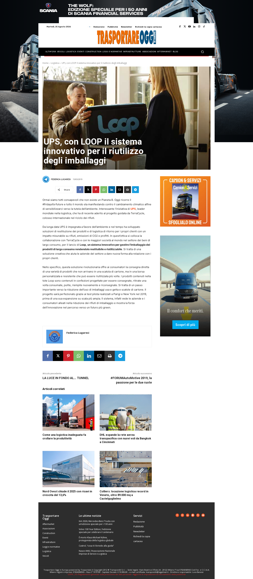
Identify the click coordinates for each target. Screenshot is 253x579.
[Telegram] (135, 189)
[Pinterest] (95, 189)
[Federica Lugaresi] (46, 179)
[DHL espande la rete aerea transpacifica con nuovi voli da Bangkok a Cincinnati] (126, 412)
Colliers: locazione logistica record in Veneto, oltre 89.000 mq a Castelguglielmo (124, 495)
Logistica (55, 63)
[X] (88, 189)
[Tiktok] (204, 26)
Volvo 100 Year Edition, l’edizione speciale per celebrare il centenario (96, 531)
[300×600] (185, 339)
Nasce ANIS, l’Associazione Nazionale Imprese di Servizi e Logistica (97, 552)
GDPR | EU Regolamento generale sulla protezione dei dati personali (99, 574)
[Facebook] (179, 26)
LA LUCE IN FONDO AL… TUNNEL (66, 378)
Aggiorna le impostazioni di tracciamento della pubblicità (159, 574)
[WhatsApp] (103, 189)
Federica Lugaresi (61, 179)
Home (46, 63)
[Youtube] (189, 26)
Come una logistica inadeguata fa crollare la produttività (64, 436)
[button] (202, 52)
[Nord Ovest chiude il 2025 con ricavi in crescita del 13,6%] (68, 469)
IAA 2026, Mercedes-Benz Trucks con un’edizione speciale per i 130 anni (97, 523)
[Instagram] (199, 26)
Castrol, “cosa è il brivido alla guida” (96, 545)
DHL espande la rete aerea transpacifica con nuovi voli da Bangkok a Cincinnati (125, 438)
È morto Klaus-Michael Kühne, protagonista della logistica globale (96, 539)
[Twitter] (184, 26)
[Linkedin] (194, 26)
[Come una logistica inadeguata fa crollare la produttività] (68, 412)
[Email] (119, 189)
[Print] (127, 189)
